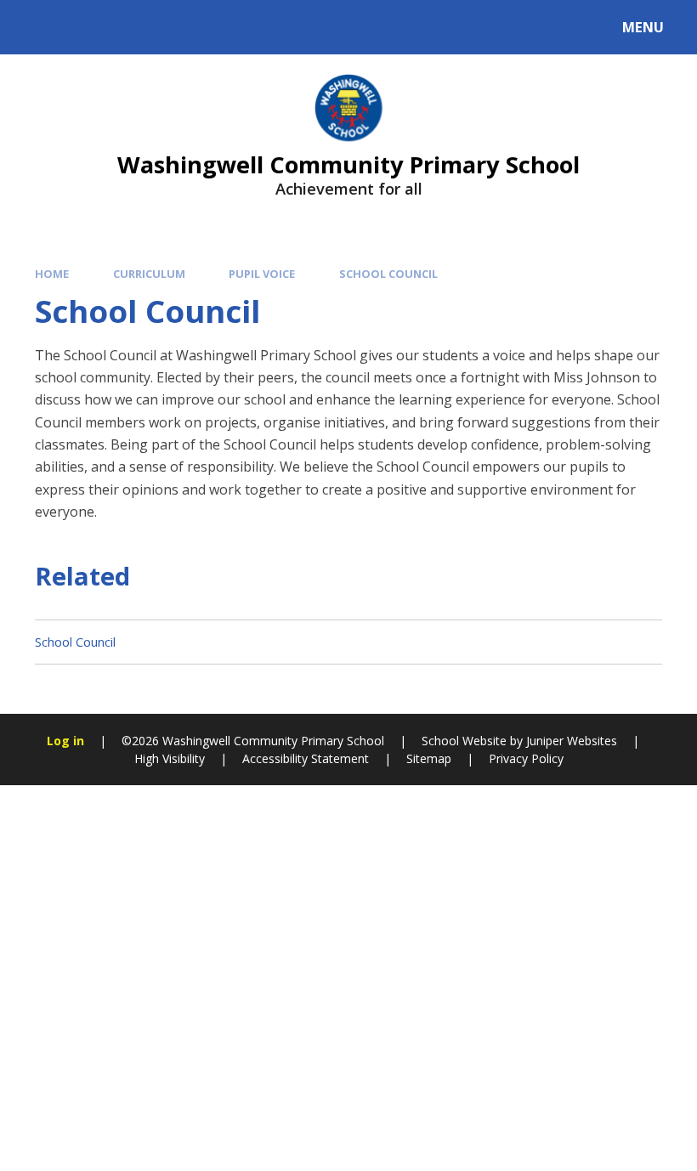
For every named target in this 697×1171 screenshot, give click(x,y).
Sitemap (428, 758)
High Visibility (169, 758)
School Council (388, 273)
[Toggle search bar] (36, 27)
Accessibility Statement (305, 758)
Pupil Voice (262, 273)
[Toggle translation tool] (83, 27)
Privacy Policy (526, 758)
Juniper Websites (570, 741)
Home (52, 273)
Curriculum (149, 273)
